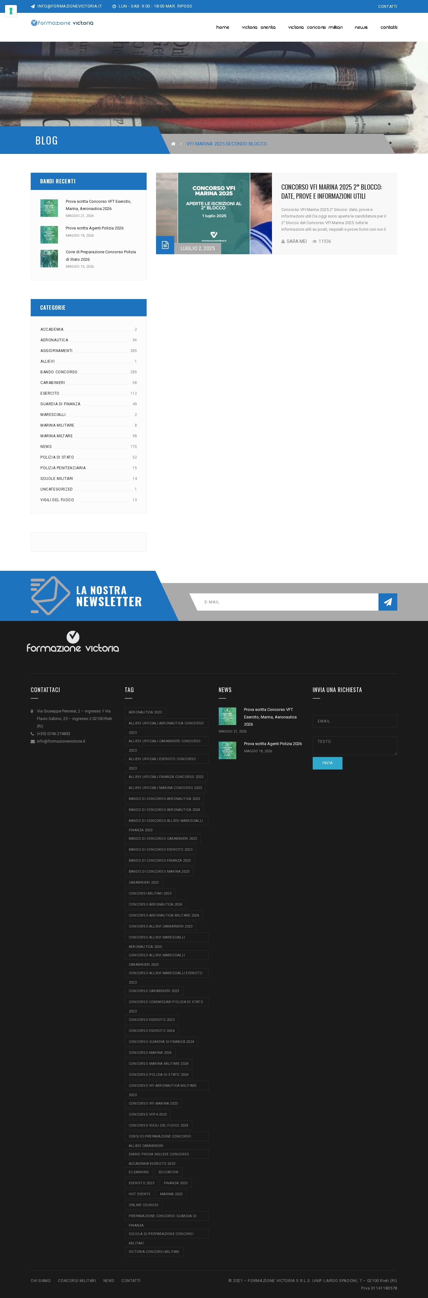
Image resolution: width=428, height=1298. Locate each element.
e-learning (139, 1172)
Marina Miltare (56, 436)
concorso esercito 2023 (152, 1020)
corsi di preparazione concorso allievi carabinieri (160, 1137)
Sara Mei (297, 241)
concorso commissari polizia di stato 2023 (166, 1003)
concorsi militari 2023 (150, 893)
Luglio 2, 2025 (197, 248)
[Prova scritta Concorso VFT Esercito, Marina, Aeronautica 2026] (49, 208)
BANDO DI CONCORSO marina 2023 (159, 872)
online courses (144, 1205)
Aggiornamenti (56, 351)
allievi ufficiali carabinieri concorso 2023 (165, 742)
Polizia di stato (57, 457)
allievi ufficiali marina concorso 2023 (165, 788)
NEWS (108, 1281)
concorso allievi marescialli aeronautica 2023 (157, 938)
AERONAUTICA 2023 (145, 712)
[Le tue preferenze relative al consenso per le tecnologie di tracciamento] (11, 11)
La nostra (101, 590)
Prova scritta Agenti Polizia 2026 (94, 228)
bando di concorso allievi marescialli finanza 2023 (166, 822)
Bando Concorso (58, 372)
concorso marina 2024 (150, 1053)
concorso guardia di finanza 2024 (161, 1042)
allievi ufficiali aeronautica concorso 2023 (166, 724)
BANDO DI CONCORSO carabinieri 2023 (163, 839)
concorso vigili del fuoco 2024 (158, 1125)
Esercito (50, 393)
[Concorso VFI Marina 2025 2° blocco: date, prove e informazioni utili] (214, 213)
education (168, 1172)
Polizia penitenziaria (63, 468)
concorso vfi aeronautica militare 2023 (162, 1087)
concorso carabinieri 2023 (154, 991)
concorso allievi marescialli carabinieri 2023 (157, 956)
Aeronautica (54, 340)
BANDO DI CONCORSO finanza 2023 (160, 861)
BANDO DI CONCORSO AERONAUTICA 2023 (164, 799)
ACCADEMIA (51, 329)
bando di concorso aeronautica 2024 (164, 810)
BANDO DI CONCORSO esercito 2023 (160, 850)
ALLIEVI (47, 361)
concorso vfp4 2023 (148, 1114)
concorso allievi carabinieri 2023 (160, 926)
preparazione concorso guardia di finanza (162, 1217)
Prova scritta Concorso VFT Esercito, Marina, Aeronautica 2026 (270, 717)
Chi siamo (41, 1281)
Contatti (387, 6)
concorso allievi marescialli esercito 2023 (165, 974)
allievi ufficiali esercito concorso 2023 (162, 760)
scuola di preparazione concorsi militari (161, 1235)
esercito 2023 (141, 1183)
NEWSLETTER (106, 601)
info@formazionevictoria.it (69, 6)
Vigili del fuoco (57, 500)
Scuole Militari (56, 478)
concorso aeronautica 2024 (155, 904)
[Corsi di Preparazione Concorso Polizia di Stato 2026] (49, 258)
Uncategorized (56, 489)
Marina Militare (57, 425)
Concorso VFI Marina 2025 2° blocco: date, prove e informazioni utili (331, 191)
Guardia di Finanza (60, 404)
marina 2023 (171, 1194)
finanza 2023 (176, 1183)
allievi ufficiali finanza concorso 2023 (166, 777)
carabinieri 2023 (144, 882)
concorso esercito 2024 (152, 1031)
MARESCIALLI (53, 415)
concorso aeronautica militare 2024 (164, 915)
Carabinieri (52, 383)
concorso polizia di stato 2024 (159, 1075)
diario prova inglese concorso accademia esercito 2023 (159, 1155)
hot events (139, 1194)
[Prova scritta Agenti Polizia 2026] (49, 235)
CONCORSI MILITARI (77, 1281)
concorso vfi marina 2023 (153, 1103)
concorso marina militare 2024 (158, 1064)
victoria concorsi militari (154, 1252)
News (45, 446)
